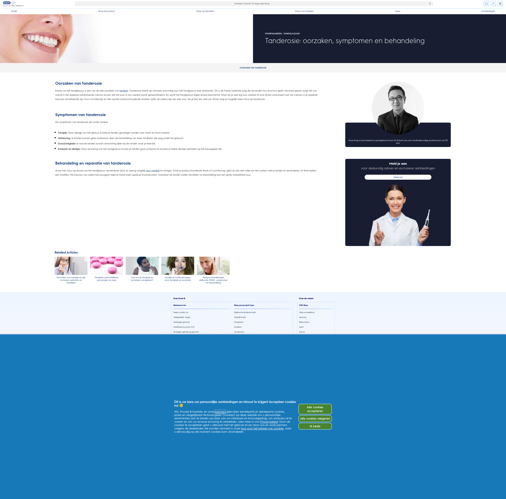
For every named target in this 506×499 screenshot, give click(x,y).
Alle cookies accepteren (315, 409)
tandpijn (124, 90)
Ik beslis (315, 426)
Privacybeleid (269, 421)
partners (220, 411)
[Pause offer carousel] (430, 4)
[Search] (486, 3)
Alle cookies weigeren (315, 418)
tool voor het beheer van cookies (262, 428)
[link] (493, 3)
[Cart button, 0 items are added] (500, 3)
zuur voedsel (153, 170)
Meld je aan (398, 177)
